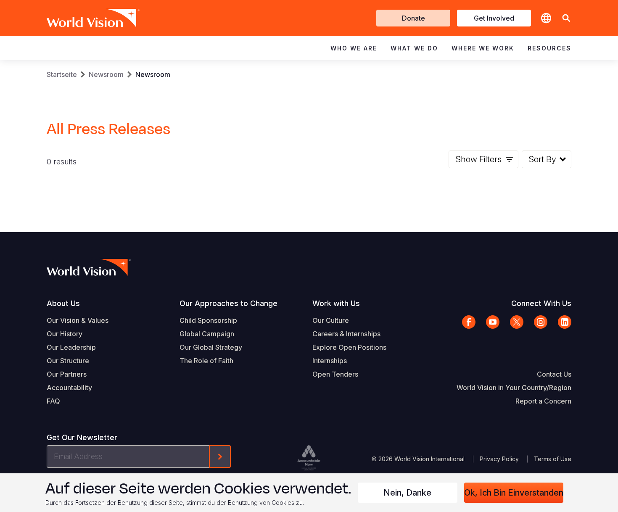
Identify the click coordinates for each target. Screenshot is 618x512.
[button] (566, 18)
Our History (64, 334)
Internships (329, 360)
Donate (413, 18)
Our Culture (330, 320)
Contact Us (554, 374)
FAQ (53, 401)
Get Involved (494, 18)
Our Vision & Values (77, 320)
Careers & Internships (346, 334)
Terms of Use (552, 458)
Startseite (62, 74)
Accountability (69, 387)
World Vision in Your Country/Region (514, 387)
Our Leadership (71, 347)
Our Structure (68, 360)
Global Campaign (207, 334)
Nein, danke (407, 493)
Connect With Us (541, 303)
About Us (63, 303)
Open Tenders (335, 374)
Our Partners (67, 374)
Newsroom (106, 74)
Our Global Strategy (211, 347)
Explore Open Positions (349, 347)
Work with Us (336, 303)
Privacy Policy (499, 458)
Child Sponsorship (208, 320)
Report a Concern (543, 401)
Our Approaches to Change (228, 303)
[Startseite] (81, 18)
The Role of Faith (206, 360)
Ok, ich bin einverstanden (513, 493)
